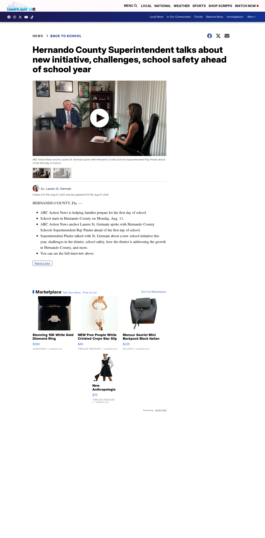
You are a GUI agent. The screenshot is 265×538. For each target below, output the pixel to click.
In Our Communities (179, 17)
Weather (182, 6)
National (162, 6)
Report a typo (42, 263)
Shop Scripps (220, 6)
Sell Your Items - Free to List (80, 292)
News (38, 36)
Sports (199, 6)
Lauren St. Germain (58, 189)
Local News (157, 17)
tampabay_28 (15, 17)
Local (146, 6)
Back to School (65, 36)
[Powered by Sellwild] (160, 410)
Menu (129, 5)
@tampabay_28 (33, 17)
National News (214, 17)
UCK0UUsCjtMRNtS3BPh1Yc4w (27, 17)
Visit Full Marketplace (153, 292)
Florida (198, 17)
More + (252, 17)
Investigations (235, 17)
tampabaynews (9, 17)
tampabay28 (21, 17)
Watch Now (246, 6)
